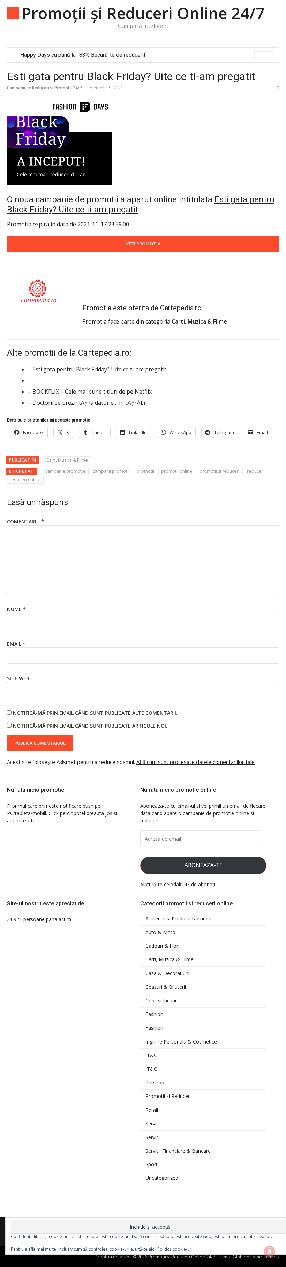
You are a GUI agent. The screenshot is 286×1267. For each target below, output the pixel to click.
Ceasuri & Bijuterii (165, 987)
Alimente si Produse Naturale (178, 919)
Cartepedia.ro (181, 308)
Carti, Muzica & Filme (67, 460)
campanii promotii (111, 471)
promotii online (176, 471)
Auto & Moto (160, 932)
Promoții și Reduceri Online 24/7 (143, 13)
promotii (145, 471)
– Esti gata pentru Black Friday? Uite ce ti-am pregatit (97, 369)
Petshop (154, 1082)
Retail (151, 1110)
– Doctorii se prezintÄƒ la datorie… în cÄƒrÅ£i (86, 403)
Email (16, 643)
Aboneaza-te (204, 865)
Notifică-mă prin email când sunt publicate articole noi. (90, 725)
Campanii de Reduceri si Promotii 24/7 (44, 88)
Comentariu (25, 521)
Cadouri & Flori (162, 946)
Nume (16, 609)
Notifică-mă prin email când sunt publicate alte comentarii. (95, 713)
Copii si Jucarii (160, 1000)
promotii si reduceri (220, 471)
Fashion (154, 1014)
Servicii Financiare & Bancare (178, 1151)
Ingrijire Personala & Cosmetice (181, 1042)
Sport (151, 1164)
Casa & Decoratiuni (167, 973)
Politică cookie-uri (175, 1249)
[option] (146, 55)
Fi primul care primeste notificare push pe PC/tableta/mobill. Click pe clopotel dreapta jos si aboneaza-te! (62, 813)
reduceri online (24, 480)
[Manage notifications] (269, 1251)
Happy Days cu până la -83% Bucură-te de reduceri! (82, 55)
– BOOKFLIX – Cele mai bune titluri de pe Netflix (90, 391)
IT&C (151, 1055)
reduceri (255, 471)
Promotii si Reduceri (168, 1096)
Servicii (153, 1124)
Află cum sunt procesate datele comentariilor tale (195, 761)
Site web (18, 678)
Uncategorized (161, 1178)
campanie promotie (65, 471)
